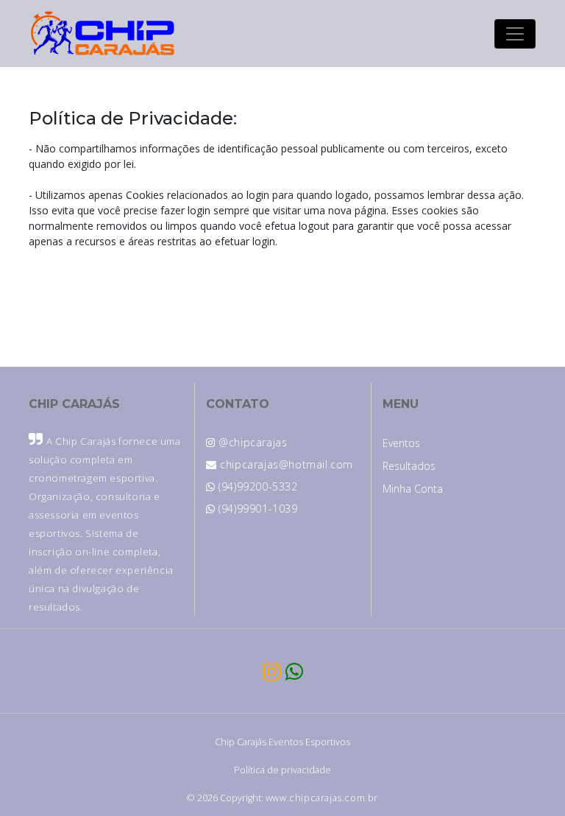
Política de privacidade (282, 770)
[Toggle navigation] (515, 34)
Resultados (409, 466)
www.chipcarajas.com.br (322, 798)
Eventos (401, 443)
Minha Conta (413, 489)
